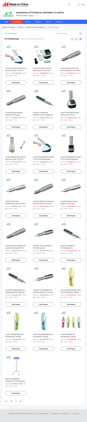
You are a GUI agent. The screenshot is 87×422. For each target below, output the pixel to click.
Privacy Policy (75, 413)
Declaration (65, 413)
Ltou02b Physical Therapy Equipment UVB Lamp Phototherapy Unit (69, 203)
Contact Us (59, 22)
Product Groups (11, 33)
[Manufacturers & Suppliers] (15, 4)
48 (20, 401)
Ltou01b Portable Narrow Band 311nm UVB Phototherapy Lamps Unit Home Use (70, 159)
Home (6, 22)
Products (18, 22)
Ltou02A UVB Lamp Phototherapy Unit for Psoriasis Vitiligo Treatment (15, 203)
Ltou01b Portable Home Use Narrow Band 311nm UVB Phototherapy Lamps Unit (42, 70)
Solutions (38, 22)
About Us (28, 22)
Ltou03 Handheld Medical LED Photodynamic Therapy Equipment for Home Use (43, 336)
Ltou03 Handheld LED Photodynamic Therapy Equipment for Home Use (68, 336)
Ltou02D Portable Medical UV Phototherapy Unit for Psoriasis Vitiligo (43, 292)
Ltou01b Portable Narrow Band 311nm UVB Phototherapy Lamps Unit (43, 159)
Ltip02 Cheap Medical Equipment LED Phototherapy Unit (15, 381)
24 (11, 401)
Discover (48, 22)
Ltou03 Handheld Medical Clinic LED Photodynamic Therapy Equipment (70, 292)
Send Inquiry (16, 82)
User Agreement (55, 413)
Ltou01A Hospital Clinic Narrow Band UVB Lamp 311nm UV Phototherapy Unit (15, 70)
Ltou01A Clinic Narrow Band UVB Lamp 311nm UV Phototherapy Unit (69, 115)
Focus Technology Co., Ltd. (29, 413)
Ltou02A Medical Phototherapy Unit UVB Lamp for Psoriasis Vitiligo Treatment (43, 203)
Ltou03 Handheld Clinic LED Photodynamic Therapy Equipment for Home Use (14, 336)
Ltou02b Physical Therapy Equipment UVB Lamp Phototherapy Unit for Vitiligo (14, 115)
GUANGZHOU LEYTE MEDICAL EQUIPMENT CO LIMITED (40, 12)
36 (16, 401)
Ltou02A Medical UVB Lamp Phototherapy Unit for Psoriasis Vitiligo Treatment (70, 70)
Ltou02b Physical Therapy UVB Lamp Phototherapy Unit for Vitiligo (15, 248)
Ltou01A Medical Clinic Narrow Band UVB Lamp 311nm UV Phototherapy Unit (15, 159)
